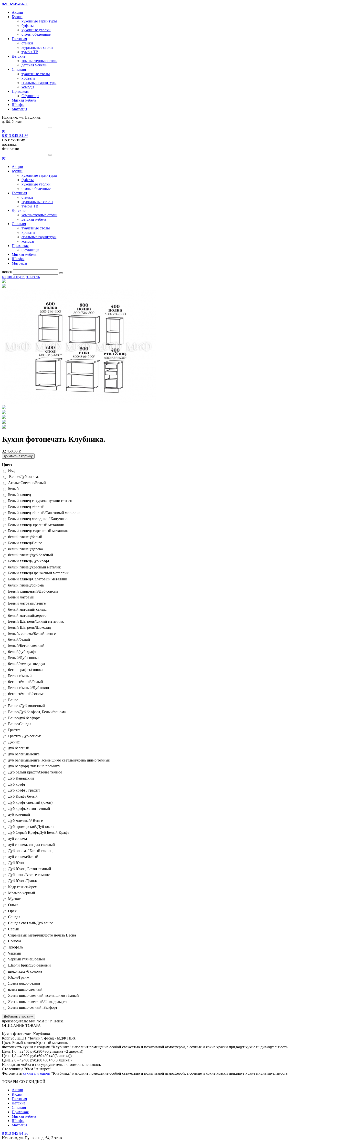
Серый (13, 929)
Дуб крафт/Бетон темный (29, 808)
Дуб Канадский (21, 778)
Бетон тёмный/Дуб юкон (28, 688)
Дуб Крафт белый (23, 796)
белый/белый (19, 639)
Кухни (17, 17)
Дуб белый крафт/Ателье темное (35, 772)
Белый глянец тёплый (26, 507)
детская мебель (33, 65)
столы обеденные (36, 34)
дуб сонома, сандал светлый (31, 845)
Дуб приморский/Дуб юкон (31, 826)
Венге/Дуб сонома (24, 476)
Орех (12, 911)
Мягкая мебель (24, 100)
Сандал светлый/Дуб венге (30, 923)
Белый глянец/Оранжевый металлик (38, 573)
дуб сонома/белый (23, 856)
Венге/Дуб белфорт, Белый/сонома (37, 712)
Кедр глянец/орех (22, 887)
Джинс (14, 742)
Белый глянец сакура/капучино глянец (40, 501)
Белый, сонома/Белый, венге (32, 633)
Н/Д (11, 470)
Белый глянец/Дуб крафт (28, 561)
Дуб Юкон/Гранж (23, 881)
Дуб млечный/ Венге (25, 820)
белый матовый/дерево (27, 615)
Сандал (14, 917)
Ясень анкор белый (24, 983)
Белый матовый (21, 597)
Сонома (14, 941)
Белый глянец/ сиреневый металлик (38, 531)
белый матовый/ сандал (27, 609)
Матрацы (19, 109)
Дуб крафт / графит (24, 790)
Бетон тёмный (20, 676)
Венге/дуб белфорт (24, 718)
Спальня (19, 69)
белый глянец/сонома (26, 585)
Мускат (14, 899)
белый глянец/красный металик (34, 567)
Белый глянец (19, 495)
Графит (14, 730)
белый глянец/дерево (25, 549)
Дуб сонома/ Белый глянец (30, 851)
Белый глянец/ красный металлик (36, 525)
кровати (28, 78)
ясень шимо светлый (25, 989)
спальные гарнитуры (38, 83)
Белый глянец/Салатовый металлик (37, 579)
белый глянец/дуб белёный (30, 555)
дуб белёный (18, 748)
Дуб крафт (16, 784)
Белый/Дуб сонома (23, 658)
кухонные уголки (36, 30)
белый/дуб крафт (22, 651)
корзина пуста (13, 277)
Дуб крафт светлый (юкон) (30, 802)
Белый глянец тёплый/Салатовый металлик (44, 513)
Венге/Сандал (20, 724)
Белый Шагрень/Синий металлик (36, 621)
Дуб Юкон (16, 863)
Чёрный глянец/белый (26, 959)
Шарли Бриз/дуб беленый (29, 965)
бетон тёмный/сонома (26, 694)
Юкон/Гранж (18, 977)
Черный (14, 953)
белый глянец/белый (25, 537)
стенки (27, 43)
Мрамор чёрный (21, 893)
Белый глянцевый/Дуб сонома (33, 591)
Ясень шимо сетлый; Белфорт (33, 1007)
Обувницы (30, 96)
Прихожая (20, 91)
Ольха (13, 905)
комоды (27, 87)
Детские (18, 56)
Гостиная (19, 39)
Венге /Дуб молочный (26, 706)
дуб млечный (19, 814)
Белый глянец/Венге (25, 543)
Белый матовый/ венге (27, 603)
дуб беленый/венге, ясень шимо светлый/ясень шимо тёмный (59, 760)
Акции (17, 12)
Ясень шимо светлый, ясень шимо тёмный (43, 995)
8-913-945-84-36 (15, 4)
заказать (33, 277)
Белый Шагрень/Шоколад (29, 627)
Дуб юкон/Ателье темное (29, 875)
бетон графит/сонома (25, 670)
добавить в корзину (18, 456)
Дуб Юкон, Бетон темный (29, 869)
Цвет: (7, 465)
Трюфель (15, 947)
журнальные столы (37, 47)
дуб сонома (17, 838)
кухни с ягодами (36, 1073)
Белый (13, 488)
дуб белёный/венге (24, 754)
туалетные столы (35, 74)
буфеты (27, 25)
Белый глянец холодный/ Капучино (37, 519)
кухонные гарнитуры (39, 21)
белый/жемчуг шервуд (26, 663)
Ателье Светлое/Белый (27, 483)
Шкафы (18, 105)
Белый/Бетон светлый (26, 645)
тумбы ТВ (29, 52)
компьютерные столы (39, 61)
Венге (13, 700)
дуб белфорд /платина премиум (34, 766)
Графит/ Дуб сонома (25, 736)
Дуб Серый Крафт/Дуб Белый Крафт (39, 832)
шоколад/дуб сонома (25, 971)
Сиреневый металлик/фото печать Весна (42, 935)
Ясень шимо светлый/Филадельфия (38, 1001)
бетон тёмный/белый (25, 681)
